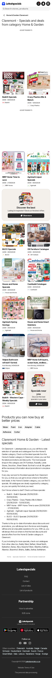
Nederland (30, 654)
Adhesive (7, 432)
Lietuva (21, 654)
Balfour (45, 547)
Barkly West (24, 544)
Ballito (27, 549)
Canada (44, 648)
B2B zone (26, 613)
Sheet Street (22, 465)
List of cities (26, 586)
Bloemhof (14, 549)
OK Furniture (28, 462)
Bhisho (21, 549)
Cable (37, 427)
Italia (15, 654)
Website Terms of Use (26, 668)
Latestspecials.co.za (32, 661)
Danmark (26, 651)
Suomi (33, 651)
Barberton (6, 547)
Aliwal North (41, 544)
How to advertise (26, 608)
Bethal (33, 549)
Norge (37, 654)
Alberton (5, 549)
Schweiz (6, 651)
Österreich (21, 648)
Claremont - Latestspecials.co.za (18, 449)
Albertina (37, 547)
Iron (20, 427)
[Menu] (48, 4)
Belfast (32, 544)
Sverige (45, 654)
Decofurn (12, 465)
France (40, 651)
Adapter (28, 427)
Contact (26, 581)
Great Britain (7, 654)
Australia (29, 648)
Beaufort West (27, 547)
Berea (13, 547)
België (36, 648)
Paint (13, 427)
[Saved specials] (39, 4)
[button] (43, 4)
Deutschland (16, 651)
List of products (26, 590)
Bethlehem (41, 549)
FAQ (26, 576)
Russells (37, 462)
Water (5, 427)
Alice (19, 547)
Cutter (17, 432)
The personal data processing (26, 672)
